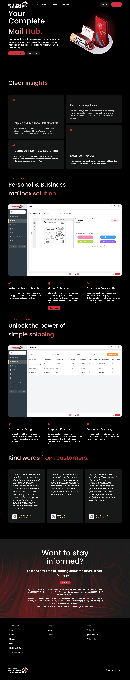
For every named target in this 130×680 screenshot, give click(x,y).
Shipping (11, 639)
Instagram (93, 634)
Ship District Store (15, 648)
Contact (51, 634)
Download (54, 308)
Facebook (93, 630)
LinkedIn (92, 639)
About (50, 630)
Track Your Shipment (16, 652)
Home (10, 630)
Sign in (10, 643)
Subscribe (65, 582)
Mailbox (11, 634)
